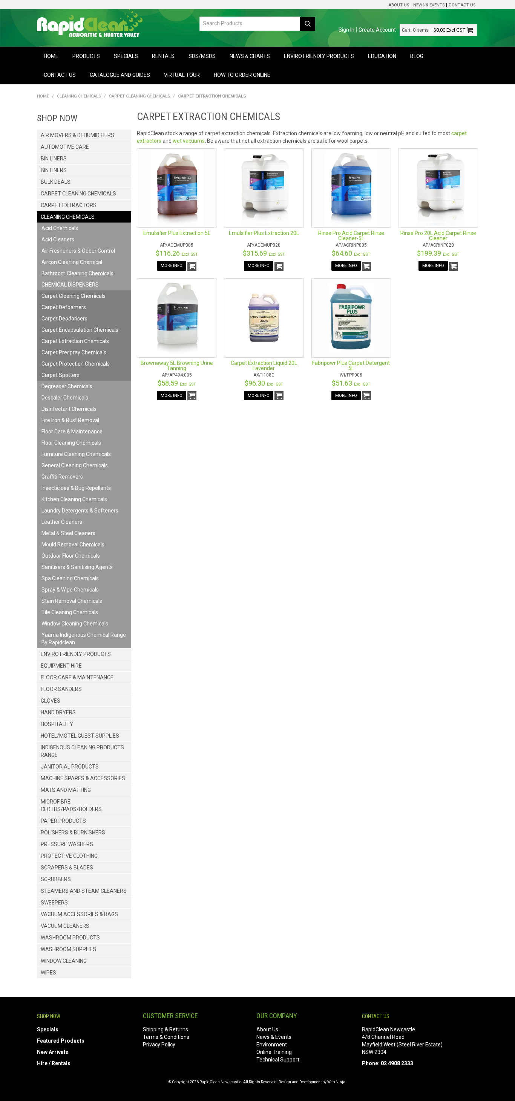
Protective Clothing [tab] (69, 856)
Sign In (346, 29)
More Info (171, 265)
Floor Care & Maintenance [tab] (72, 432)
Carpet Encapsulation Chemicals (79, 330)
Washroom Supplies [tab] (68, 949)
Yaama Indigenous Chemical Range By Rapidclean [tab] (83, 638)
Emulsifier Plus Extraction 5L (176, 233)
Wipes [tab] (48, 973)
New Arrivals (52, 1052)
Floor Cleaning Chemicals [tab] (71, 443)
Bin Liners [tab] (54, 159)
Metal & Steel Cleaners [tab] (68, 533)
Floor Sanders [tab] (61, 689)
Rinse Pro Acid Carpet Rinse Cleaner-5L (351, 235)
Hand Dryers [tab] (58, 712)
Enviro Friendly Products (319, 56)
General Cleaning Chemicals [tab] (74, 465)
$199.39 (438, 253)
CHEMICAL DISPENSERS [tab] (70, 285)
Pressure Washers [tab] (67, 844)
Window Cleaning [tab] (64, 961)
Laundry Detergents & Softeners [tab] (79, 511)
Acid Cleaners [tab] (57, 239)
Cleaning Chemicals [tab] (68, 217)
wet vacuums (189, 141)
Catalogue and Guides (120, 75)
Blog (416, 56)
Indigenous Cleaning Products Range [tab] (82, 751)
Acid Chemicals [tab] (59, 228)
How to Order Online (242, 75)
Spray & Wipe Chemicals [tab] (70, 590)
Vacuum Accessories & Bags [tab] (79, 914)
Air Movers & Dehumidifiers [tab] (77, 135)
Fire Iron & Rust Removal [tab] (70, 420)
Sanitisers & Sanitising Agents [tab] (77, 567)
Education (382, 56)
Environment (271, 1045)
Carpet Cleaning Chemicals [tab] (78, 194)
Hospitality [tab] (57, 724)
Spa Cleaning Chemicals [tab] (70, 578)
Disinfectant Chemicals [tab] (69, 409)
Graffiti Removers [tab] (62, 477)
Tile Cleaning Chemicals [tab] (69, 612)
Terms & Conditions (166, 1037)
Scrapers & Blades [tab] (67, 868)
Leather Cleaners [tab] (61, 522)
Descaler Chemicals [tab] (64, 398)
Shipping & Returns (165, 1029)
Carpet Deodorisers (64, 319)
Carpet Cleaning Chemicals (139, 96)
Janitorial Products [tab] (70, 767)
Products (86, 56)
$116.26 (177, 253)
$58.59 (177, 383)
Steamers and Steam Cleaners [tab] (84, 891)
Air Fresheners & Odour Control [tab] (78, 251)
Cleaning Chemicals (79, 96)
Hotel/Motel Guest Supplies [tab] (80, 736)
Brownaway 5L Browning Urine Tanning (177, 365)
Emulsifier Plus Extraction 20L (264, 233)
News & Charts (250, 56)
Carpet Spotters (60, 375)
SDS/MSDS (202, 56)
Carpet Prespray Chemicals (73, 352)
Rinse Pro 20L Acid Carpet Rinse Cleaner (438, 235)
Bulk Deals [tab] (56, 182)
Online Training (274, 1052)
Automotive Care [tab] (65, 147)
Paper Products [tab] (63, 821)
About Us (398, 5)
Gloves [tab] (50, 701)
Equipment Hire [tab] (61, 666)
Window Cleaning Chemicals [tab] (74, 624)
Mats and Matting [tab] (66, 790)
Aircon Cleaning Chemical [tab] (71, 262)
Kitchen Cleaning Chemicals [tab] (74, 499)
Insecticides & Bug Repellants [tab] (76, 488)
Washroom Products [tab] (70, 938)
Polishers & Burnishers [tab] (73, 833)
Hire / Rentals (54, 1063)
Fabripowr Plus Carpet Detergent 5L (351, 365)
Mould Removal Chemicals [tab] (72, 544)
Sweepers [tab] (54, 903)
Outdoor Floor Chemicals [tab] (70, 556)
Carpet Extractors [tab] (69, 205)
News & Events (428, 5)
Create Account (377, 29)
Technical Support (277, 1060)
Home (51, 56)
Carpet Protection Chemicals (75, 364)
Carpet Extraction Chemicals (75, 341)
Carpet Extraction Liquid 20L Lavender (264, 365)
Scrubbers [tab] (56, 879)
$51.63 (351, 383)
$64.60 (351, 253)
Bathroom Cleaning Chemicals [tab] (77, 273)
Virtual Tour (182, 75)
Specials (126, 56)
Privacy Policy (159, 1045)
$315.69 (264, 253)
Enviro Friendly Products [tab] (76, 654)
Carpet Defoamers (63, 307)
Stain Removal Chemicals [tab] (71, 601)
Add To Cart (191, 266)
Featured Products (60, 1041)
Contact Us (462, 5)
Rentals (163, 56)
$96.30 (264, 383)
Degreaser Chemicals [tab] (66, 386)
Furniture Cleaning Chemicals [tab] (76, 454)
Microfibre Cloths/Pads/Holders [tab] (71, 805)
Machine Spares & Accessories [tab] (83, 778)
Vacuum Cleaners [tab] (65, 926)
